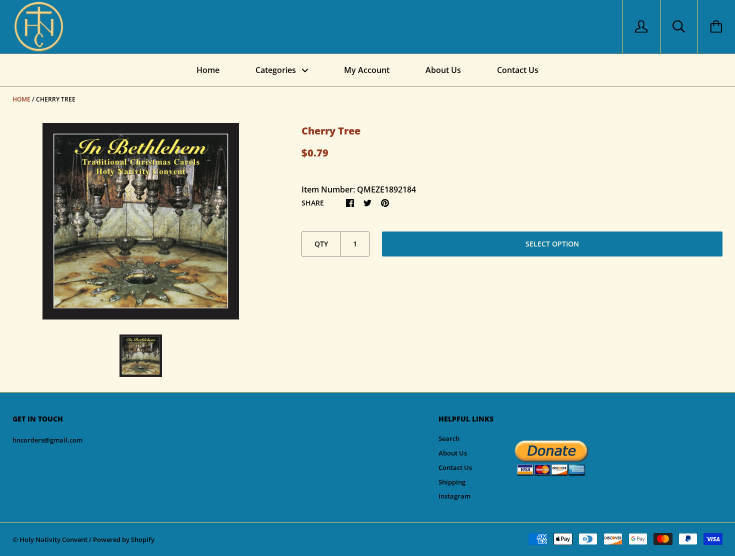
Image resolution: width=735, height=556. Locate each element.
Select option (552, 243)
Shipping (452, 482)
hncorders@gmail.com (47, 440)
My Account (367, 70)
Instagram (454, 496)
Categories (277, 70)
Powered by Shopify (123, 539)
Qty (321, 243)
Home (208, 70)
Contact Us (517, 70)
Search (449, 438)
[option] (140, 221)
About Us (443, 70)
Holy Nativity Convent (54, 539)
